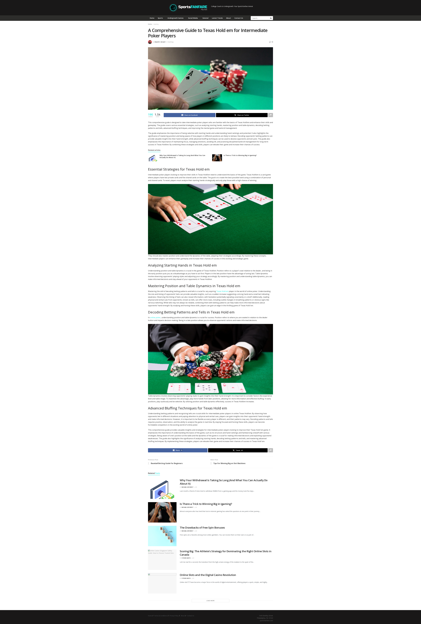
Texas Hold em (222, 291)
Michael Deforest (187, 487)
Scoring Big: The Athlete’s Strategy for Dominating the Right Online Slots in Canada (225, 552)
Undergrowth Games (175, 18)
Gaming (156, 24)
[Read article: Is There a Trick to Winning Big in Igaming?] (217, 157)
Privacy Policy (173, 616)
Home (152, 18)
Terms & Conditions (160, 616)
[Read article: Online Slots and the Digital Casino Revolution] (162, 583)
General (205, 18)
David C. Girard (160, 42)
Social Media (193, 18)
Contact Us (238, 18)
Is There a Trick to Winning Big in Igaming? (240, 155)
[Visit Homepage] (188, 8)
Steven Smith (186, 558)
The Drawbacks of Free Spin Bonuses (202, 527)
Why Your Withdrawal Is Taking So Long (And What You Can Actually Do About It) (224, 481)
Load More (210, 600)
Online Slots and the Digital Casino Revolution (208, 575)
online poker (155, 317)
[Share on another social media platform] (270, 115)
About (228, 18)
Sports (160, 18)
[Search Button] (271, 18)
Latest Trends (217, 18)
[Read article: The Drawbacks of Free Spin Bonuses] (162, 536)
